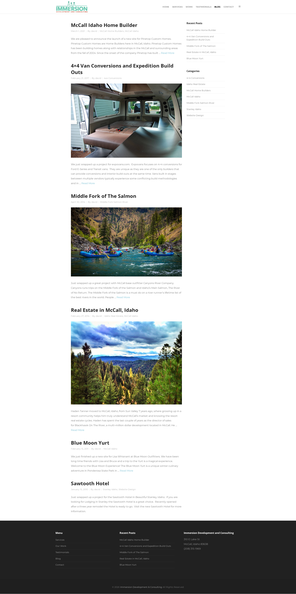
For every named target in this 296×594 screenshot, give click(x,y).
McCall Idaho (132, 31)
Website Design (127, 489)
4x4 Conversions (113, 78)
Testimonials (62, 552)
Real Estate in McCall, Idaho (104, 309)
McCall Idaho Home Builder (104, 25)
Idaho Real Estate (113, 316)
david (94, 31)
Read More (167, 52)
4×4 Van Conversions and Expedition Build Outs (122, 68)
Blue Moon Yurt (90, 442)
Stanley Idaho (110, 489)
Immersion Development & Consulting (141, 587)
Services (60, 539)
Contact (60, 564)
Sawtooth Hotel (90, 483)
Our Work (61, 546)
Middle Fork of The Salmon (103, 195)
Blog (58, 558)
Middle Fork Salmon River (114, 202)
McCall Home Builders (112, 31)
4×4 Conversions (195, 78)
